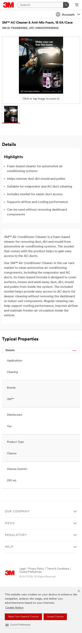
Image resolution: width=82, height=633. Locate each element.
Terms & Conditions (58, 568)
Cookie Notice (14, 607)
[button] (18, 625)
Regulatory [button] (16, 535)
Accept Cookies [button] (55, 617)
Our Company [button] (17, 511)
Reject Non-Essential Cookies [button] (23, 617)
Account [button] (68, 14)
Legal (23, 568)
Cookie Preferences (31, 572)
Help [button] (9, 547)
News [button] (10, 523)
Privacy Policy (36, 568)
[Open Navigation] (76, 5)
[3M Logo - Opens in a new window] (8, 5)
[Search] (66, 5)
